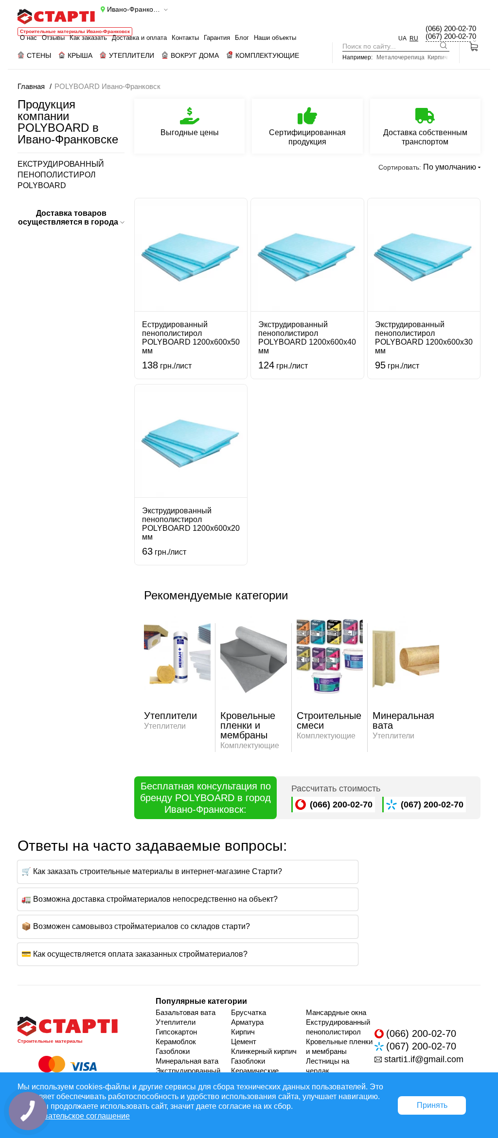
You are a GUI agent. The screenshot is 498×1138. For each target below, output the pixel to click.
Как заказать (88, 38)
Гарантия (217, 38)
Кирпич (437, 57)
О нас (28, 38)
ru (413, 38)
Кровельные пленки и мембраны (339, 1046)
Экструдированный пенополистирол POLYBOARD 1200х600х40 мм (307, 337)
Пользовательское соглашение (74, 1116)
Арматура (247, 1022)
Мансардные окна (336, 1012)
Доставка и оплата (139, 38)
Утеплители (176, 1022)
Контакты (185, 38)
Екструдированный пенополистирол (338, 1027)
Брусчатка (248, 1012)
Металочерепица (400, 57)
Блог (242, 38)
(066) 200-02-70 (451, 28)
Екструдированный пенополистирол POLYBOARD (61, 175)
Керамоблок (176, 1041)
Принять (432, 1105)
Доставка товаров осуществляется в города (69, 217)
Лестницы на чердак (327, 1066)
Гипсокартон (176, 1032)
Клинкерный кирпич (264, 1051)
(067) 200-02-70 (451, 36)
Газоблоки (173, 1051)
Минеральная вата (187, 1061)
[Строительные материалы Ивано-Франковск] (56, 16)
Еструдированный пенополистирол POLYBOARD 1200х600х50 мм (191, 337)
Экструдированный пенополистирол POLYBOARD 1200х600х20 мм (191, 524)
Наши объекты (275, 38)
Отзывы (53, 38)
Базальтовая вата (185, 1012)
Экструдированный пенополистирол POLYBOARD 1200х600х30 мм (424, 337)
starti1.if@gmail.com (423, 1059)
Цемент (243, 1041)
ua (402, 38)
